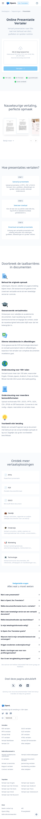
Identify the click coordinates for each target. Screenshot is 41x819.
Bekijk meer (7, 141)
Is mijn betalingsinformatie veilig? (14, 625)
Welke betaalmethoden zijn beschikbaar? (17, 620)
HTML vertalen (26, 737)
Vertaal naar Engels (8, 783)
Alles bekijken (25, 769)
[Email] (7, 713)
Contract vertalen (7, 769)
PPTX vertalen (6, 731)
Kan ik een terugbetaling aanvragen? (15, 658)
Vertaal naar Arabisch (28, 786)
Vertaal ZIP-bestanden (28, 740)
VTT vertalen (6, 737)
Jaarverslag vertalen (28, 763)
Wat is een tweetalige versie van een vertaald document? (19, 613)
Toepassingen (16, 11)
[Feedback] (11, 713)
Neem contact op (7, 808)
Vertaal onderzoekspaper (29, 755)
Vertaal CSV (5, 743)
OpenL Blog (5, 811)
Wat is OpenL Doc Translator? (12, 600)
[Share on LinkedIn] (27, 685)
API (22, 808)
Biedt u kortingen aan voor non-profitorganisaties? (13, 651)
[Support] (36, 814)
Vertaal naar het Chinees (10, 786)
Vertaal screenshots (8, 763)
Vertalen (19, 68)
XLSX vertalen (25, 731)
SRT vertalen (25, 734)
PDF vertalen (6, 729)
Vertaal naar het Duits (9, 789)
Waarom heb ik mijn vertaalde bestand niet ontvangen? (18, 638)
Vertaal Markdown (8, 740)
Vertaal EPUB (6, 734)
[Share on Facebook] (20, 685)
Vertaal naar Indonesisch (29, 792)
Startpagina (5, 11)
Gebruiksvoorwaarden (9, 814)
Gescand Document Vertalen (27, 759)
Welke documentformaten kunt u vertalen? (18, 606)
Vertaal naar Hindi (8, 792)
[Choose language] (3, 718)
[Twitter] (3, 713)
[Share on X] (13, 685)
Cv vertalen (5, 759)
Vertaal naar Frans (27, 789)
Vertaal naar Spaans (28, 783)
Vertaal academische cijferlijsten (8, 755)
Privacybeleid (25, 811)
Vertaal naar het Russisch (10, 795)
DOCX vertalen (26, 729)
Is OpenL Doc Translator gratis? (13, 631)
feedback (20, 667)
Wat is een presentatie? (10, 595)
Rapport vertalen (7, 766)
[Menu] (3, 3)
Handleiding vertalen (28, 766)
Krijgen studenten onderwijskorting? (15, 645)
